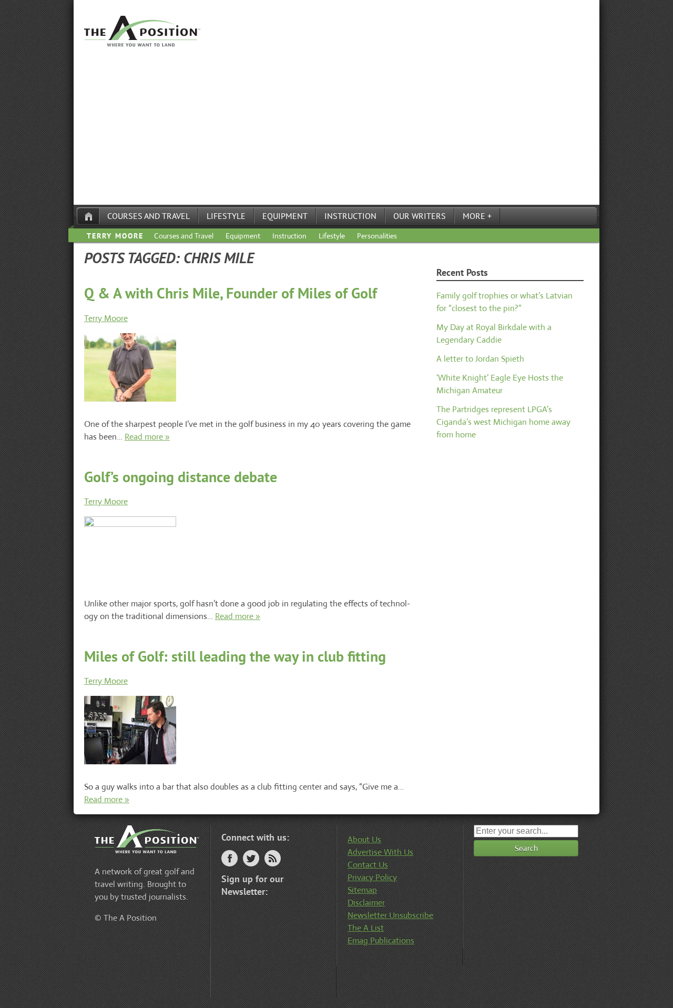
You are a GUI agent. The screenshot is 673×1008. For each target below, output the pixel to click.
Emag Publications (381, 940)
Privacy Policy (372, 877)
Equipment (285, 216)
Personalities (377, 236)
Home (88, 216)
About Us (364, 839)
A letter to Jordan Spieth (480, 358)
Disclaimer (366, 902)
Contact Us (368, 864)
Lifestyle (226, 216)
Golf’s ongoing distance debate (180, 476)
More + (477, 216)
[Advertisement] (336, 125)
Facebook (229, 858)
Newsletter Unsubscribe (390, 915)
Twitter (251, 858)
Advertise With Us (380, 851)
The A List (366, 927)
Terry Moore (115, 236)
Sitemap (362, 889)
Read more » (147, 436)
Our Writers (419, 216)
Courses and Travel (148, 216)
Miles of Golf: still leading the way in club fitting (235, 656)
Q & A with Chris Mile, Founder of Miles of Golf (230, 293)
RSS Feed (272, 858)
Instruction (350, 216)
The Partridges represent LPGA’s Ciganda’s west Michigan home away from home (503, 422)
